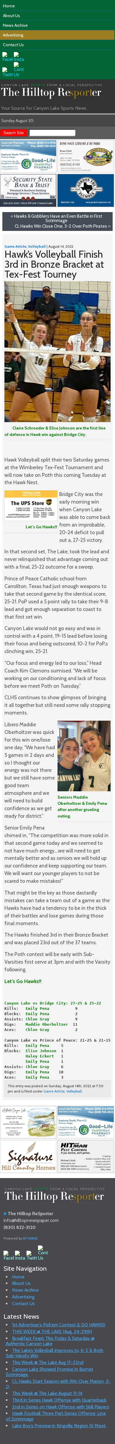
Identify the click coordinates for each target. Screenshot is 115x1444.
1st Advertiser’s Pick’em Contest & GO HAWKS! (58, 1325)
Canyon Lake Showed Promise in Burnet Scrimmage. (49, 1371)
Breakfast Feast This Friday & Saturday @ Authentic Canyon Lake (50, 1340)
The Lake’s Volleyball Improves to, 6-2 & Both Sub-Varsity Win (55, 1353)
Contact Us (13, 44)
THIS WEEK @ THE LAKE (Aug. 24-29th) (52, 1331)
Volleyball (37, 246)
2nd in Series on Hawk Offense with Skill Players (60, 1407)
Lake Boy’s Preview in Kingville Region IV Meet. (59, 1425)
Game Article (15, 246)
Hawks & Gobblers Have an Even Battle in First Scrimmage (58, 218)
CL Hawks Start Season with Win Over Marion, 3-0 (58, 1383)
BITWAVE (30, 1238)
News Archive (15, 25)
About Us (11, 15)
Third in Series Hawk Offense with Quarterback (59, 1400)
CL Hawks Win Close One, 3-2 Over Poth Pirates (61, 226)
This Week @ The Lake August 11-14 (47, 1393)
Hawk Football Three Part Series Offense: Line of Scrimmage (56, 1415)
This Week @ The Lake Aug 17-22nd (47, 1362)
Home (9, 6)
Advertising (13, 35)
